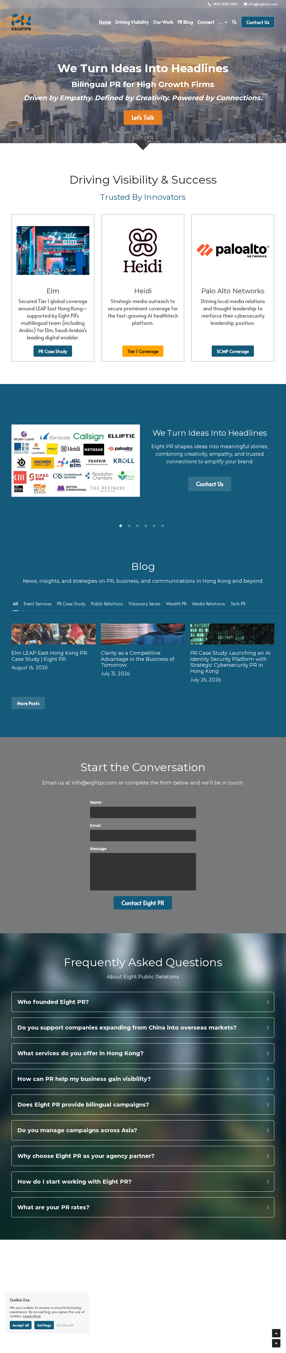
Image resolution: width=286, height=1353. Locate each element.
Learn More (32, 1316)
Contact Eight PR (142, 903)
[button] (143, 1002)
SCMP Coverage (233, 351)
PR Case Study (53, 351)
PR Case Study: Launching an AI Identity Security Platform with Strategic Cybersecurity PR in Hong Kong (230, 662)
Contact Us (257, 22)
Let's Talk (143, 117)
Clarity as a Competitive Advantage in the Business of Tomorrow (137, 659)
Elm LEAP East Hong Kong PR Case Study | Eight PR (49, 656)
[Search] (234, 22)
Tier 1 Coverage (142, 351)
